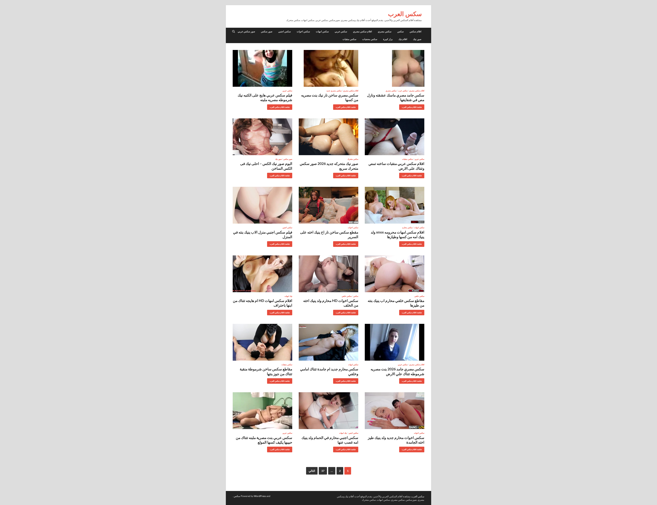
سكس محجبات (369, 39)
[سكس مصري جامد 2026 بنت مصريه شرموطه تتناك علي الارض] (394, 342)
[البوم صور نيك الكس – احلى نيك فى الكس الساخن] (262, 136)
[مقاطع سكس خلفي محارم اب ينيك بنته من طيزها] (394, 273)
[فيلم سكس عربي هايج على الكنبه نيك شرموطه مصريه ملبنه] (262, 68)
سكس (400, 31)
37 (322, 470)
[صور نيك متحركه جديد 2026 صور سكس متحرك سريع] (328, 136)
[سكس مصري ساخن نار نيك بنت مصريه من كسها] (328, 68)
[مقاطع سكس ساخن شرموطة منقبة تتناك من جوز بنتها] (262, 342)
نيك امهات (288, 296)
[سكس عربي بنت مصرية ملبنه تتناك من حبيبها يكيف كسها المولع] (262, 410)
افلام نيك (402, 39)
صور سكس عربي (246, 31)
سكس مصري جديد (334, 90)
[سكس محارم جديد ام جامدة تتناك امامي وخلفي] (328, 342)
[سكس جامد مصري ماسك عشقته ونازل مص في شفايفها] (394, 68)
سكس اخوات (303, 31)
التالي (312, 470)
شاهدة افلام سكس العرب (413, 106)
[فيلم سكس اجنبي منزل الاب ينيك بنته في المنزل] (262, 205)
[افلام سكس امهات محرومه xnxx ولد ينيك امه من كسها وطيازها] (394, 205)
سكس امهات (322, 31)
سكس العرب (405, 14)
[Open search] (233, 32)
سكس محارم (407, 227)
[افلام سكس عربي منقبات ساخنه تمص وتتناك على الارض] (394, 136)
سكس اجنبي (284, 31)
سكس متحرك (352, 159)
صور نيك (417, 39)
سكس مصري (384, 31)
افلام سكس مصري (362, 31)
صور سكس (266, 31)
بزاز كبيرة (388, 39)
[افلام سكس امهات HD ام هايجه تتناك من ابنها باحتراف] (262, 273)
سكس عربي (341, 31)
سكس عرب (403, 90)
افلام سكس (415, 31)
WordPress (260, 496)
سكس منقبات (349, 39)
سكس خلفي (419, 296)
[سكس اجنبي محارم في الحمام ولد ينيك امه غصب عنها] (328, 410)
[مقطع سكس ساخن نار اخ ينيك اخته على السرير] (328, 205)
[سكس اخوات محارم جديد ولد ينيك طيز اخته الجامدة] (394, 410)
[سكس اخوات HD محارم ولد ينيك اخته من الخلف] (328, 273)
